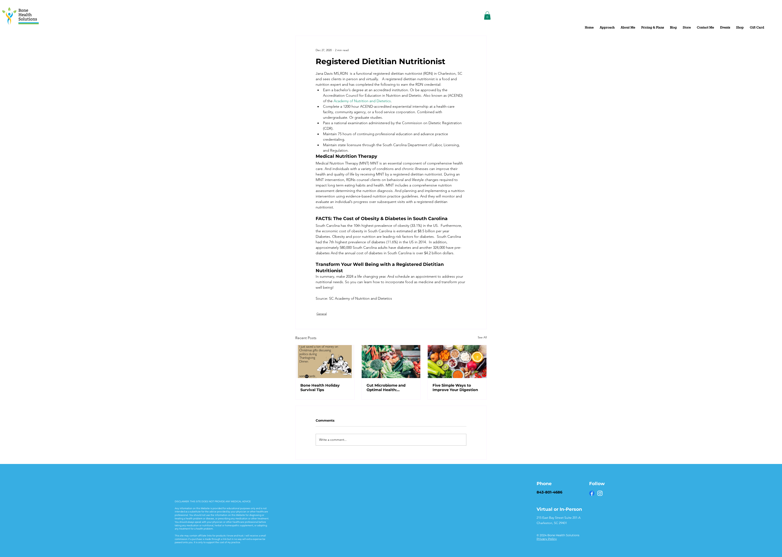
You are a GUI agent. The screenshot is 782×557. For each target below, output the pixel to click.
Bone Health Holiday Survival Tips (320, 387)
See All (482, 337)
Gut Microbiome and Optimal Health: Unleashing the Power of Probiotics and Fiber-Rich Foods (391, 387)
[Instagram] (599, 493)
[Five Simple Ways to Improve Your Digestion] (457, 361)
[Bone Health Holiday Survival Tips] (324, 361)
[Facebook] (591, 493)
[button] (487, 15)
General (321, 314)
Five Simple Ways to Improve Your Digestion (455, 387)
